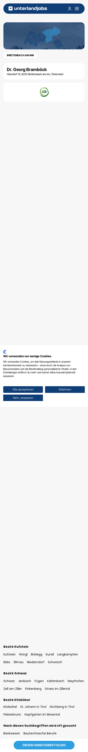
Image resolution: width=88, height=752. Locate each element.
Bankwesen (11, 733)
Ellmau (18, 662)
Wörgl (23, 654)
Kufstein (9, 654)
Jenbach (24, 681)
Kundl (50, 654)
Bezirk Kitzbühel (16, 700)
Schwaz (9, 681)
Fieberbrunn (12, 714)
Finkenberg (33, 689)
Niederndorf (35, 662)
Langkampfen (67, 654)
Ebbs (6, 662)
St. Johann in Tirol (33, 707)
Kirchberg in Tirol (62, 707)
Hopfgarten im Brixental (42, 714)
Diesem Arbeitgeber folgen (44, 745)
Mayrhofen (76, 681)
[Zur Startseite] (28, 8)
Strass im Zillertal (57, 689)
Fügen (39, 681)
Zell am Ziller (12, 689)
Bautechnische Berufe (40, 733)
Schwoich (55, 662)
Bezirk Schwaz (15, 673)
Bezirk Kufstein (15, 647)
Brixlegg (36, 654)
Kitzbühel (10, 707)
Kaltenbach (55, 681)
